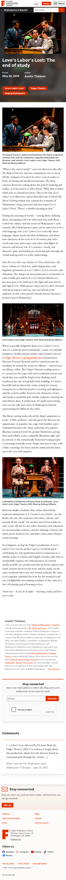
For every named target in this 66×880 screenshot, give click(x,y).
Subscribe (52, 698)
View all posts (54, 669)
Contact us (16, 839)
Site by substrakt (8, 875)
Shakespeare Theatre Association (19, 663)
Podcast (38, 818)
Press (4, 823)
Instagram (24, 852)
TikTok (50, 852)
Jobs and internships (11, 818)
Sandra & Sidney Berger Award (23, 660)
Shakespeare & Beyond (15, 9)
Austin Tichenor (35, 76)
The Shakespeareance (37, 628)
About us (6, 814)
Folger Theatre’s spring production (23, 358)
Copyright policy (40, 863)
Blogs (37, 814)
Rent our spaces (42, 823)
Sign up (7, 805)
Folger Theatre (38, 88)
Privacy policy (8, 863)
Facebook (10, 852)
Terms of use (23, 863)
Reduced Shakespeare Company (45, 625)
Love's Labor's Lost (14, 88)
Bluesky (9, 855)
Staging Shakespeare (15, 93)
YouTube (38, 852)
